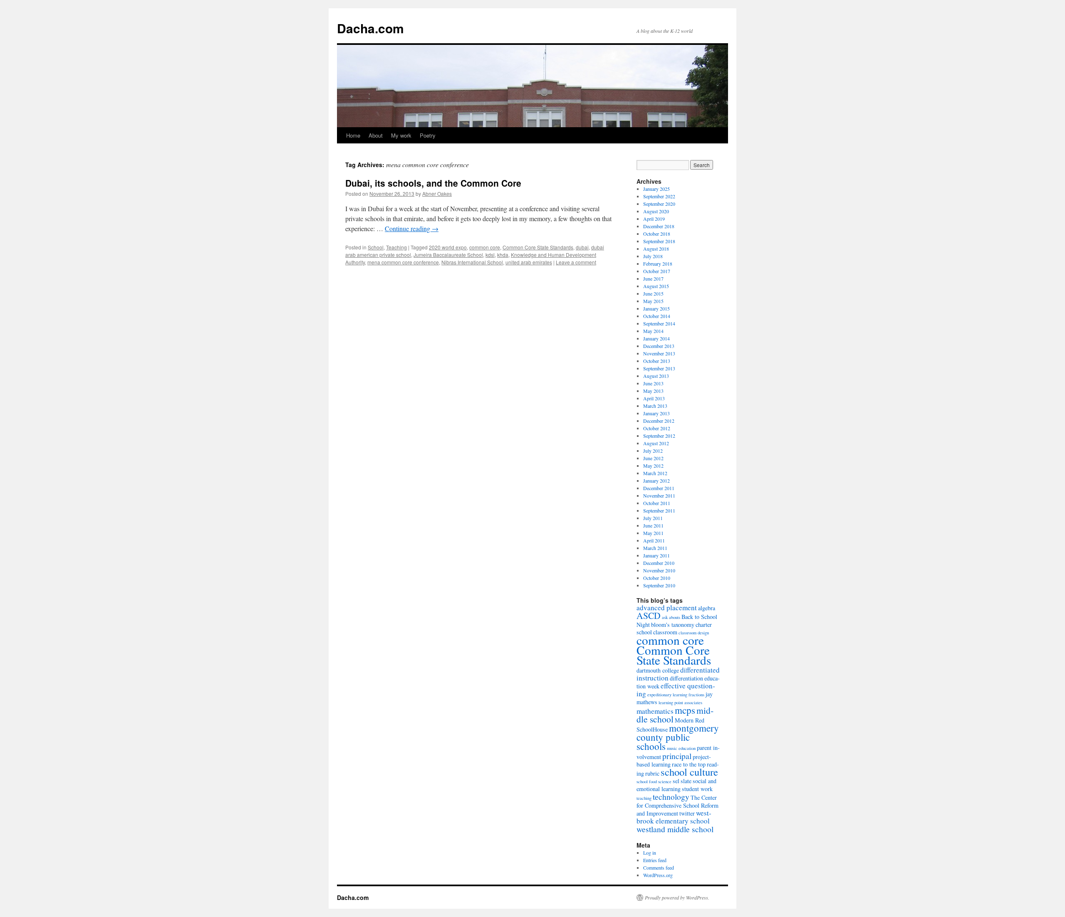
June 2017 (653, 278)
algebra (706, 608)
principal (676, 755)
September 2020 (659, 203)
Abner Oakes (437, 193)
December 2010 (658, 563)
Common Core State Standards (538, 247)
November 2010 (659, 570)
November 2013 (659, 353)
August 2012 (656, 443)
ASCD (649, 615)
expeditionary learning (667, 695)
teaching (644, 798)
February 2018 (657, 263)
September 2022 (659, 196)
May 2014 (653, 331)
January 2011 (656, 555)
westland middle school (675, 828)
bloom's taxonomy (672, 625)
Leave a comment (576, 262)
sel (676, 781)
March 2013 (655, 405)
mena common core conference (403, 262)
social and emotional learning (676, 785)
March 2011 (655, 548)
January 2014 (656, 338)
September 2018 (659, 241)
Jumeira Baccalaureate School (448, 254)
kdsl (490, 254)
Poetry (428, 135)
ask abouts (671, 617)
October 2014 (656, 316)
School (376, 247)
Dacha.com (370, 28)
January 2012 (656, 480)
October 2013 (656, 360)
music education (681, 748)
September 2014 (659, 323)
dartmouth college (658, 670)
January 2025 (656, 188)
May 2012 (653, 465)
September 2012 (659, 435)
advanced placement (667, 607)
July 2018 (653, 256)
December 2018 (658, 226)
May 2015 (653, 301)
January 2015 (656, 308)
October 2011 (656, 503)
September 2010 (659, 585)
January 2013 (656, 413)
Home (353, 135)
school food (647, 781)
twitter (687, 813)
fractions (696, 695)
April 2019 (654, 218)
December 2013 (658, 346)
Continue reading (411, 228)
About (376, 135)
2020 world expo (448, 247)
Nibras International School (472, 262)
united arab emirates (528, 262)
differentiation (686, 678)
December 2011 (658, 488)
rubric (652, 773)
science (664, 781)
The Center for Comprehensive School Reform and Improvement (677, 805)
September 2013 (659, 368)
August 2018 (656, 248)
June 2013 (653, 383)
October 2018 (656, 233)
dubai (582, 247)
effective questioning (676, 689)
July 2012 (653, 450)
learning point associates (680, 702)
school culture (689, 772)
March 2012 (655, 473)
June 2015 (653, 293)
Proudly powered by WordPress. (677, 897)
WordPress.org (658, 875)
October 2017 (656, 271)
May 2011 (653, 533)
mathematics (655, 711)
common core (484, 247)
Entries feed (654, 860)
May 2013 (653, 390)
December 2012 (658, 420)
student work (697, 789)
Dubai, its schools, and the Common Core (433, 183)
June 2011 (653, 525)
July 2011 (653, 518)
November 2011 (659, 495)
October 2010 (656, 577)
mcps (685, 710)
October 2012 (656, 428)
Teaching (396, 247)
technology (671, 796)
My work (401, 135)
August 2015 (656, 286)
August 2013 (656, 375)
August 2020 (656, 211)
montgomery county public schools (678, 737)
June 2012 (653, 458)
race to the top (689, 764)
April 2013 (654, 398)
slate (686, 781)
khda (502, 254)
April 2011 (654, 540)
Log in (649, 852)
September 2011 (659, 510)
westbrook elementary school (674, 817)
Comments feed (658, 867)
